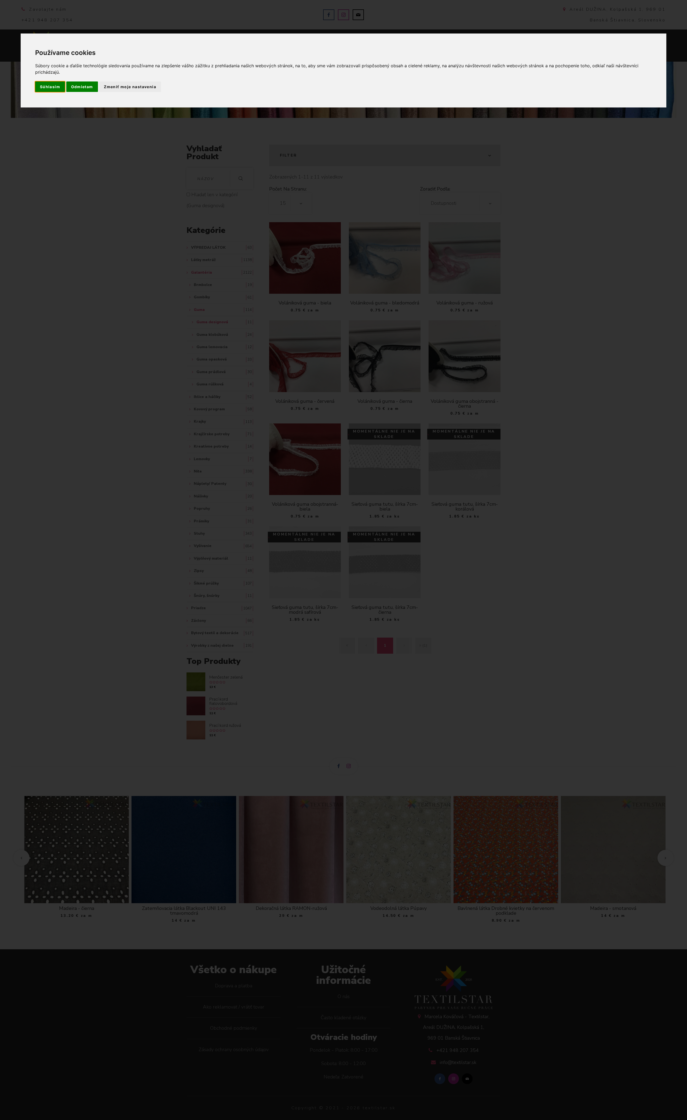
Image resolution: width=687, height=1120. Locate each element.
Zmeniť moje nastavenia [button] (130, 86)
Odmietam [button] (82, 86)
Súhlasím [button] (50, 86)
